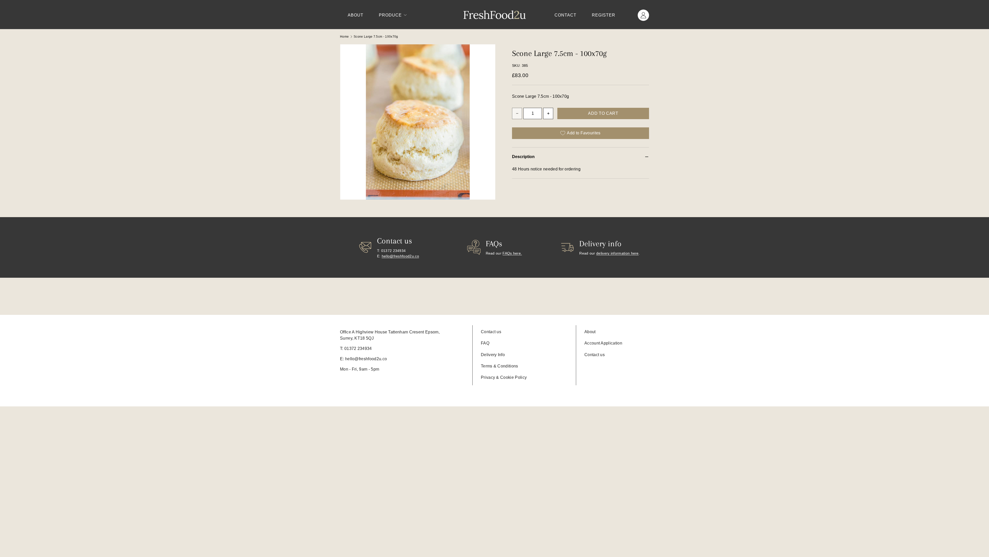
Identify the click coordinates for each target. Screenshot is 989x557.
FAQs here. (512, 253)
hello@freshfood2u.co (400, 256)
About (355, 15)
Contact (565, 15)
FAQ (485, 343)
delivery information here (617, 253)
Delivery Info (493, 355)
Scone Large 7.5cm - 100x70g (376, 36)
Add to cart (603, 113)
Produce (390, 15)
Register (603, 15)
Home (344, 36)
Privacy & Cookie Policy (504, 377)
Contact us (491, 332)
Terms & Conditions (499, 366)
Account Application (603, 343)
